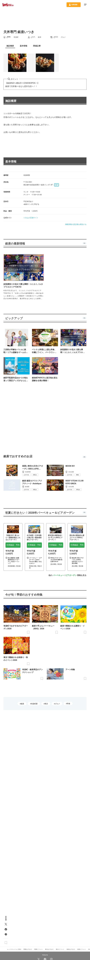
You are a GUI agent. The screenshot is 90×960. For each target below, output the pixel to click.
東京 (46, 703)
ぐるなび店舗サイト (30, 217)
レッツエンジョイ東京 (14, 949)
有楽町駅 (34, 703)
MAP (56, 185)
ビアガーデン (71, 575)
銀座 (22, 703)
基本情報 (11, 161)
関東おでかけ (28, 949)
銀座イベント (81, 949)
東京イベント (60, 949)
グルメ (57, 703)
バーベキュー (58, 575)
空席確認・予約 (13, 545)
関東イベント (38, 949)
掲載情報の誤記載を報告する (75, 224)
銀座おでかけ (71, 949)
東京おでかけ (49, 949)
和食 (68, 703)
